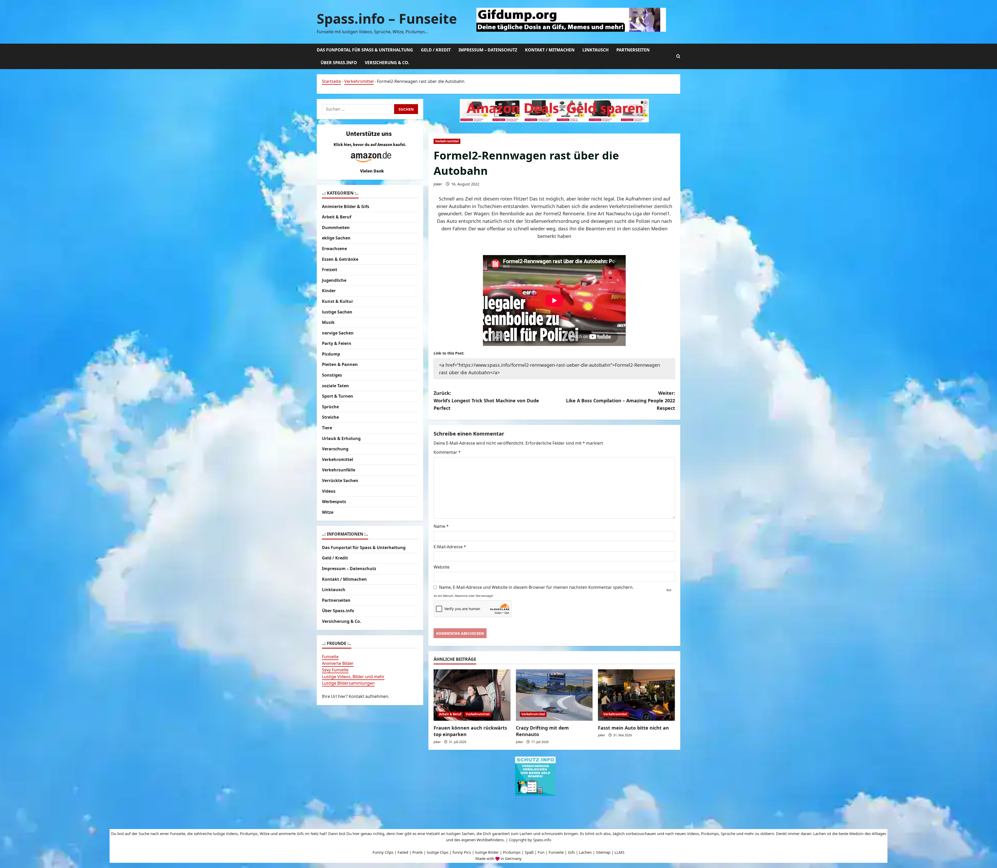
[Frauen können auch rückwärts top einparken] (472, 695)
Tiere (327, 428)
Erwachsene (334, 248)
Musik (328, 322)
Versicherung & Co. (387, 62)
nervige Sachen (338, 333)
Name (441, 526)
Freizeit (329, 269)
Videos (328, 491)
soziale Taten (335, 386)
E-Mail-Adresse (450, 547)
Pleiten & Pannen (340, 364)
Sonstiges (332, 375)
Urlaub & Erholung (341, 438)
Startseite (331, 81)
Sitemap (603, 852)
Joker (438, 184)
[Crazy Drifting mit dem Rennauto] (554, 695)
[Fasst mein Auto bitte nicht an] (636, 695)
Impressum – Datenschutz (488, 50)
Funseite (330, 656)
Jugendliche (334, 280)
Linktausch (595, 50)
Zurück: (486, 400)
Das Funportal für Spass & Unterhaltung (365, 50)
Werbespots (334, 501)
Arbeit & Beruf (450, 714)
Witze (327, 512)
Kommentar (447, 452)
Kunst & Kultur (337, 301)
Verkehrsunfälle (338, 470)
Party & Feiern (336, 343)
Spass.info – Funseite (387, 18)
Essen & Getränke (340, 259)
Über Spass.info (339, 62)
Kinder (329, 290)
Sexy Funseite (335, 670)
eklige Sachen (336, 238)
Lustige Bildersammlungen (348, 683)
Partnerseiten (633, 50)
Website (441, 567)
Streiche (330, 417)
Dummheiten (336, 227)
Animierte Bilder (338, 663)
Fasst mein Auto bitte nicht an (633, 728)
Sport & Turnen (337, 396)
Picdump (331, 354)
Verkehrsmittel (359, 81)
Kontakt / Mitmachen (550, 50)
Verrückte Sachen (340, 480)
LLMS (619, 852)
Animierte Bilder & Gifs (345, 206)
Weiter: (620, 400)
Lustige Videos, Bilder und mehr (353, 676)
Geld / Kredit (436, 50)
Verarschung (335, 449)
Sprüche (330, 407)
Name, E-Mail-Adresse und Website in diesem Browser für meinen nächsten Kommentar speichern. (536, 587)
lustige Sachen (337, 312)
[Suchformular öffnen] (678, 56)
